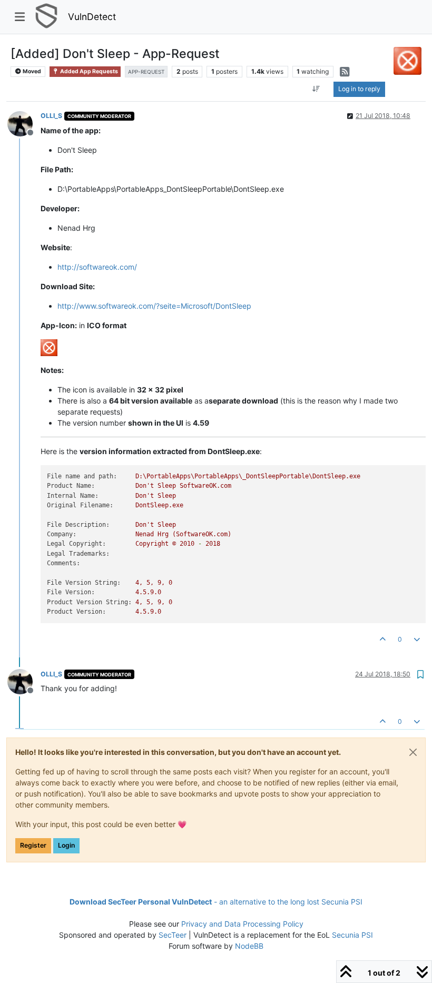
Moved (31, 71)
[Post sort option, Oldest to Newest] (316, 89)
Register (33, 845)
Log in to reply (359, 89)
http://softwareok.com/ (97, 266)
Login (66, 845)
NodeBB (249, 945)
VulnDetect (92, 16)
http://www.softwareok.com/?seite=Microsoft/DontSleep (154, 305)
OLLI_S (51, 116)
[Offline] (24, 122)
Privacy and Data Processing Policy (242, 923)
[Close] (413, 752)
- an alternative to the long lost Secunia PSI (216, 901)
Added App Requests (88, 71)
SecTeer (172, 934)
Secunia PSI (352, 934)
